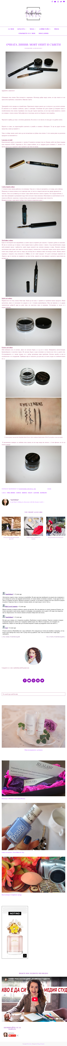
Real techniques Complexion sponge (12, 895)
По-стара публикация (55, 636)
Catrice (18, 492)
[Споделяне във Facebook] (54, 488)
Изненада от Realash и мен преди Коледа (13, 798)
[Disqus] (33, 568)
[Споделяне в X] (57, 488)
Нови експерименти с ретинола (33, 750)
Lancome (36, 492)
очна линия (11, 492)
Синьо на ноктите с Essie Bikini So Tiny (13, 852)
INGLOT (30, 492)
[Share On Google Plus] (63, 488)
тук (24, 300)
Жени (28, 254)
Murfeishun (29, 1044)
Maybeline (43, 492)
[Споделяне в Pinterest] (60, 488)
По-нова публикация (11, 636)
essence (24, 492)
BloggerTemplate (41, 1044)
